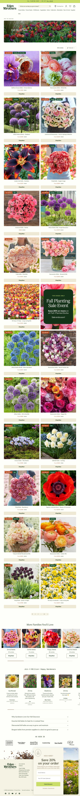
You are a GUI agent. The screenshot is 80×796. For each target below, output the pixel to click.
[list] (40, 690)
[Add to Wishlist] (37, 53)
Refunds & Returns (24, 771)
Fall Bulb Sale (10, 18)
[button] (21, 10)
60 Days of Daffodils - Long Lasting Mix (58, 600)
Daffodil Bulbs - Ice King (58, 460)
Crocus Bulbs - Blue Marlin (22, 460)
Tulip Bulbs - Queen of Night (21, 600)
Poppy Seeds (51, 649)
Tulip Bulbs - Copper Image (58, 181)
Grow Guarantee (23, 773)
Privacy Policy (17, 790)
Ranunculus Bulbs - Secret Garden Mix (58, 367)
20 (44, 614)
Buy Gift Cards (22, 777)
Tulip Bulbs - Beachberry (21, 507)
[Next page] (47, 614)
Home (5, 18)
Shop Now (21, 94)
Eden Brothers (10, 790)
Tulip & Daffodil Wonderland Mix (21, 553)
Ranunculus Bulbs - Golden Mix (58, 553)
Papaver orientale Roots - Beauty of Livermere (58, 507)
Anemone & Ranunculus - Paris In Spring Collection (58, 134)
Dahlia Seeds (31, 649)
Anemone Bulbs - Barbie (21, 227)
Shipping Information (24, 770)
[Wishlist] (70, 6)
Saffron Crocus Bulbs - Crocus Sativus (21, 88)
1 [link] (32, 614)
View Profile (22, 768)
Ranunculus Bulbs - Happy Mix (58, 414)
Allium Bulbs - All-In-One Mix (21, 414)
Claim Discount (48, 784)
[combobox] (34, 6)
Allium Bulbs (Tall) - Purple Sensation (58, 227)
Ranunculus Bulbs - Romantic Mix (58, 274)
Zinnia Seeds (11, 649)
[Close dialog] (76, 749)
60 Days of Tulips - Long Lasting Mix (21, 321)
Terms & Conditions (26, 790)
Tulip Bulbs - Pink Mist (22, 274)
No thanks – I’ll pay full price (48, 788)
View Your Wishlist (23, 775)
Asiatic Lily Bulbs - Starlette (21, 181)
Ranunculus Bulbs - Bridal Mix (58, 88)
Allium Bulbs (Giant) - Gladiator (21, 134)
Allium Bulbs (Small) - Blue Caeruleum (22, 367)
